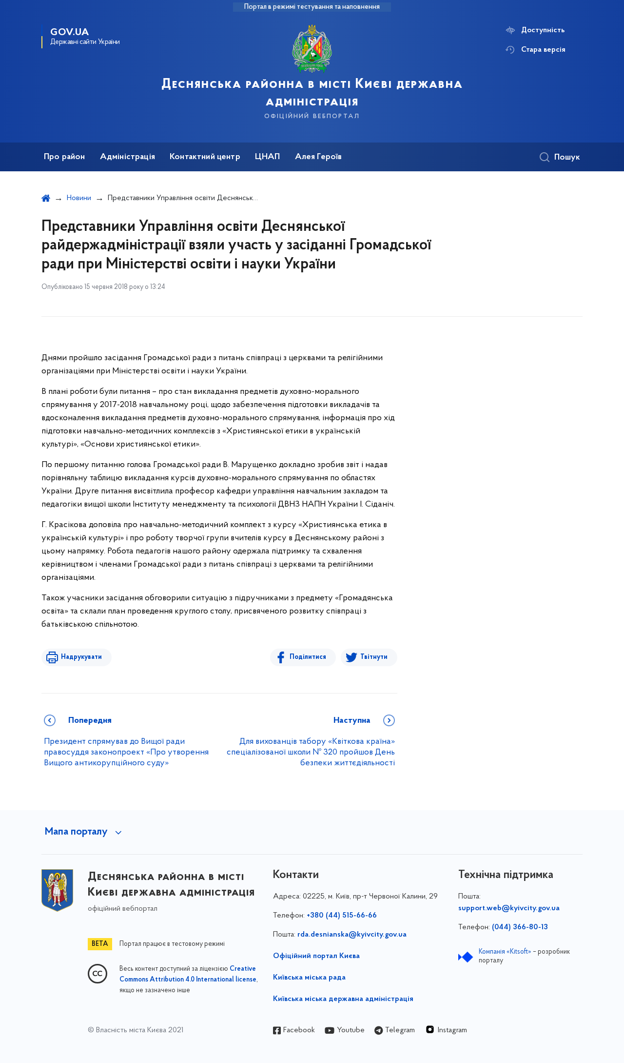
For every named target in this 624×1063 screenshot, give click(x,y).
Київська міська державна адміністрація (343, 999)
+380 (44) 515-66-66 (342, 916)
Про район (64, 157)
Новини (79, 198)
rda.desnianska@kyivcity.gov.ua (352, 935)
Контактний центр (205, 157)
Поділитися (308, 657)
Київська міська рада (309, 977)
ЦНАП (267, 157)
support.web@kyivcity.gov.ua (509, 908)
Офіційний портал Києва (316, 956)
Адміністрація (127, 157)
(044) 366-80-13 (520, 927)
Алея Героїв (318, 157)
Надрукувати (81, 657)
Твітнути (374, 657)
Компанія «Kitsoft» (505, 952)
